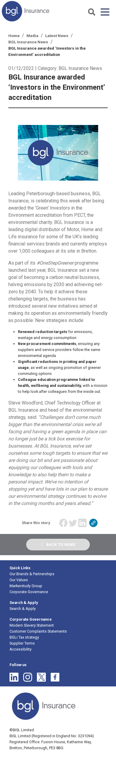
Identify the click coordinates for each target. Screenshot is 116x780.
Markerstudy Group (26, 586)
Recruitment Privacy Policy (57, 757)
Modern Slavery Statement (32, 625)
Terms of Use (66, 765)
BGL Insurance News (28, 41)
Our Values (19, 580)
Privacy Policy (21, 757)
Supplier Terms (22, 643)
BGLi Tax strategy (24, 637)
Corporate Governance (29, 592)
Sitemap (45, 765)
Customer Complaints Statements (38, 631)
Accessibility (21, 649)
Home (14, 35)
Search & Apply (23, 608)
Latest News (56, 35)
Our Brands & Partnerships (32, 574)
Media (32, 35)
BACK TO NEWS (60, 544)
